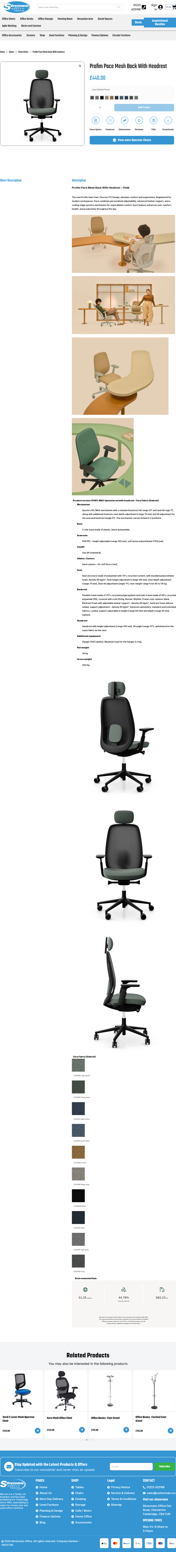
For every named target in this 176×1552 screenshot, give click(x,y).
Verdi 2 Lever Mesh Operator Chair (19, 1419)
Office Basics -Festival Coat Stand (151, 1419)
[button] (80, 66)
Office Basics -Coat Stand (105, 1418)
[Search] (118, 7)
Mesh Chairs (23, 52)
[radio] (92, 98)
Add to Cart (144, 107)
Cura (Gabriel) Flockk (101, 89)
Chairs (11, 52)
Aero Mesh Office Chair (59, 1418)
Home (2, 52)
